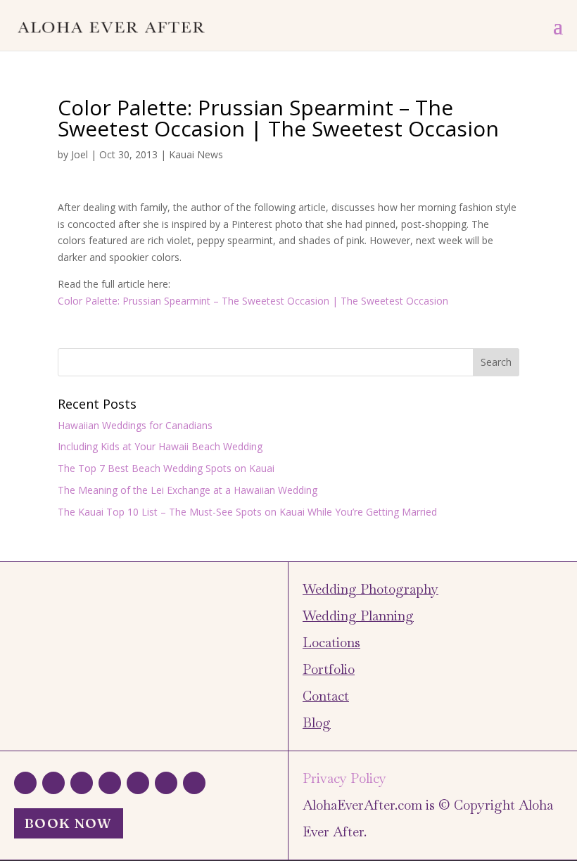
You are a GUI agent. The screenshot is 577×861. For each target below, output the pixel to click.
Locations (331, 642)
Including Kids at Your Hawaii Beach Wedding (160, 446)
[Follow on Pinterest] (166, 783)
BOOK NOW (69, 823)
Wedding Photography (370, 589)
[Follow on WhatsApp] (25, 783)
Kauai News (196, 154)
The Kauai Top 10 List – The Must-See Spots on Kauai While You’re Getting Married (247, 511)
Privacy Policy (344, 778)
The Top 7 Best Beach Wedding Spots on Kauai (166, 468)
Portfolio (329, 669)
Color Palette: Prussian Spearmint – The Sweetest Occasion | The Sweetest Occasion (253, 300)
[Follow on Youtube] (194, 783)
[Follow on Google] (110, 783)
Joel (79, 154)
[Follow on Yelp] (138, 783)
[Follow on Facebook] (53, 783)
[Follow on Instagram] (81, 783)
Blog (317, 723)
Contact (326, 696)
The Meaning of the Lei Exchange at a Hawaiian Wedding (187, 490)
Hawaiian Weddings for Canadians (135, 425)
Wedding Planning (358, 616)
